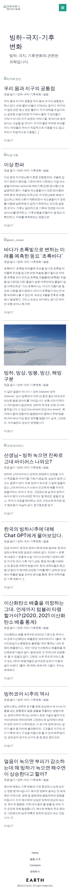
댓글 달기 (9, 94)
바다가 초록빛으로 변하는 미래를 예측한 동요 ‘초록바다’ (34, 252)
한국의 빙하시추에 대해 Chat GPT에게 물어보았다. (33, 532)
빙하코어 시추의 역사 (26, 694)
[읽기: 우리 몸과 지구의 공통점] (12, 78)
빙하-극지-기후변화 (29, 94)
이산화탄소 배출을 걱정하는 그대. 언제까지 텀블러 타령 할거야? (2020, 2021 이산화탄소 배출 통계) (34, 612)
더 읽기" (8, 140)
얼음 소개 (35, 859)
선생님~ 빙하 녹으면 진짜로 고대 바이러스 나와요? (33, 458)
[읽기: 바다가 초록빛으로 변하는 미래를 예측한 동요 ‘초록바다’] (14, 240)
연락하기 (35, 871)
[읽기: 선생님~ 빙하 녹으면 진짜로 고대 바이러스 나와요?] (14, 445)
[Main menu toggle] (62, 7)
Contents (35, 865)
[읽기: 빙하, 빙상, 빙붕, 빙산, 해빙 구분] (35, 344)
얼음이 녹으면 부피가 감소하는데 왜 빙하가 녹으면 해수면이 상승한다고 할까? (35, 767)
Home (35, 852)
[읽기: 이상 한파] (11, 154)
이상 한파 (14, 164)
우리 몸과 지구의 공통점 (29, 88)
